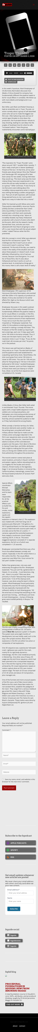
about (15, 1026)
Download (12, 82)
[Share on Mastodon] (28, 65)
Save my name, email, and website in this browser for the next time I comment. (18, 780)
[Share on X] (32, 65)
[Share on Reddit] (19, 65)
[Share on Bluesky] (14, 65)
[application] (19, 73)
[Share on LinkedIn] (10, 65)
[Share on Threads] (23, 65)
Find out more (13, 1004)
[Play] (7, 73)
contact (22, 1026)
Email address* (13, 890)
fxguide (13, 935)
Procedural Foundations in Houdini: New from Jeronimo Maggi (17, 987)
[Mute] (25, 73)
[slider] (30, 73)
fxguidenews (15, 941)
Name (9, 898)
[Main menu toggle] (33, 4)
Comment (6, 730)
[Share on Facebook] (5, 65)
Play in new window (15, 79)
